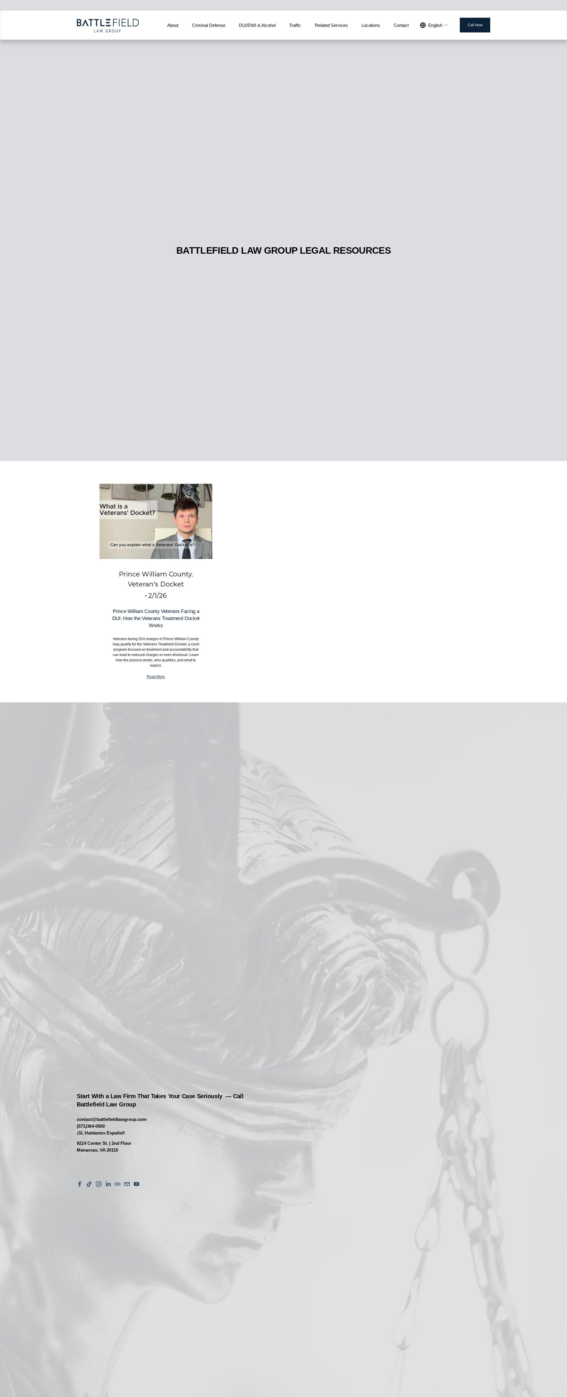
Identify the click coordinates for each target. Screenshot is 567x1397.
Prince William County (155, 574)
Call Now (475, 25)
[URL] (117, 1184)
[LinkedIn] (108, 1184)
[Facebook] (80, 1184)
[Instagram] (99, 1184)
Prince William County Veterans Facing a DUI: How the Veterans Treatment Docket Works (156, 618)
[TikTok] (89, 1184)
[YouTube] (136, 1184)
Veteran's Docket (156, 584)
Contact (401, 25)
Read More (156, 677)
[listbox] (434, 25)
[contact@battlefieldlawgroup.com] (127, 1184)
